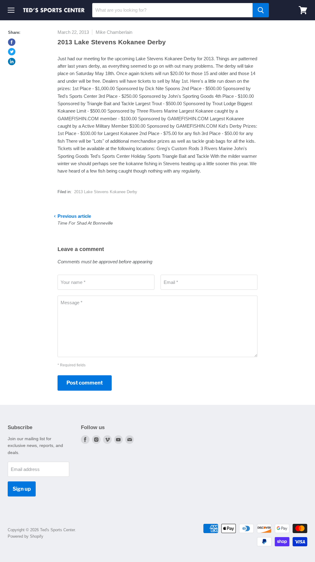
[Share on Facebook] (11, 42)
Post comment (84, 383)
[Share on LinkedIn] (11, 61)
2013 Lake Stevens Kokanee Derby (105, 191)
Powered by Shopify (25, 536)
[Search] (261, 10)
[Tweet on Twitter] (11, 51)
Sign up (22, 489)
